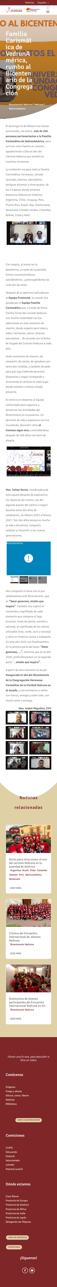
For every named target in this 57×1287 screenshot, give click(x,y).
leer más (15, 888)
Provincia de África (16, 1209)
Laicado (10, 1164)
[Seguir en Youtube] (32, 1270)
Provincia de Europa (17, 1200)
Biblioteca (11, 1104)
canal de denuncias (17, 1237)
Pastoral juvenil (14, 1169)
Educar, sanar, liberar (17, 1095)
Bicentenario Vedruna (20, 104)
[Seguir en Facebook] (25, 1270)
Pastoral (10, 1156)
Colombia (42, 870)
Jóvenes (13, 874)
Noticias (29, 3)
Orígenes (10, 1087)
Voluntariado (13, 1160)
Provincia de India (15, 1213)
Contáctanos (14, 1247)
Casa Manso (12, 1196)
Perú (21, 874)
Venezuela (14, 879)
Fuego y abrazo (14, 1091)
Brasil (25, 870)
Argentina (15, 870)
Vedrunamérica (17, 108)
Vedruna (38, 104)
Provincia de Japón (16, 1217)
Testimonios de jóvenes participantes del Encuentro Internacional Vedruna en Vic (27, 1002)
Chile (33, 870)
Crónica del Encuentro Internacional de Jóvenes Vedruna (25, 936)
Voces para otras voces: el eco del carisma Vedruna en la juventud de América (28, 863)
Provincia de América (17, 1204)
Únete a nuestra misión (28, 1120)
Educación (11, 1152)
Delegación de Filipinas (18, 1221)
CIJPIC (9, 1147)
